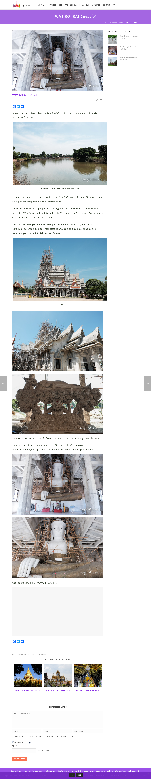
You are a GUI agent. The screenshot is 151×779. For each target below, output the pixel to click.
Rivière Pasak (29, 654)
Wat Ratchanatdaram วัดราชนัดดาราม (58, 690)
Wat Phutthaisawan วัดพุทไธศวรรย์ (128, 59)
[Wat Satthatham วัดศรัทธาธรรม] (88, 675)
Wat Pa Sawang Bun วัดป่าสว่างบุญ (28, 690)
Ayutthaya (116, 22)
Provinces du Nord (54, 5)
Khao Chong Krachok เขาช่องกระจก (129, 37)
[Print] (92, 100)
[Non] (148, 773)
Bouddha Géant (18, 654)
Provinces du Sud (72, 5)
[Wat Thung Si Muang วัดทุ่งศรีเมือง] (112, 50)
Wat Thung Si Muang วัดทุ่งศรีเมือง (128, 48)
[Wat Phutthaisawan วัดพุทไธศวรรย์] (112, 61)
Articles (86, 5)
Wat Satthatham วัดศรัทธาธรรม (89, 690)
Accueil (41, 5)
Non (80, 775)
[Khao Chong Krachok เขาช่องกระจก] (112, 39)
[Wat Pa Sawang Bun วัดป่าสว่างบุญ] (28, 675)
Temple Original (40, 654)
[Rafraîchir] (29, 742)
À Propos (96, 5)
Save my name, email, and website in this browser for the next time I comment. (45, 736)
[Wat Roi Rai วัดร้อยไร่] (57, 60)
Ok (72, 775)
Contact (106, 5)
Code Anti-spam (42, 751)
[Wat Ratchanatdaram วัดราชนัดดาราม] (58, 675)
